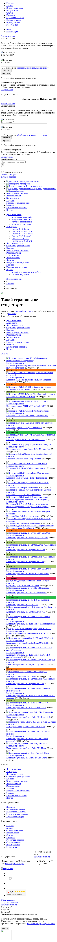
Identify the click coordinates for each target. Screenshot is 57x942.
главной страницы (24, 311)
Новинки (10, 807)
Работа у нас (12, 25)
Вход (8, 29)
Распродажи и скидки (16, 812)
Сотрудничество (13, 20)
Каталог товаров (9, 174)
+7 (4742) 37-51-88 (9, 902)
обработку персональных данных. (32, 68)
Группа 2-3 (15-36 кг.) (21, 236)
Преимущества (13, 22)
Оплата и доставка (14, 8)
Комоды (20, 191)
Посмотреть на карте (14, 863)
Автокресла (25, 184)
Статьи (9, 13)
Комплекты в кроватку (16, 208)
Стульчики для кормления (44, 188)
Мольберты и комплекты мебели (26, 272)
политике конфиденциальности (41, 923)
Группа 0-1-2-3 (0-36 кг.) (22, 234)
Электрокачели (13, 198)
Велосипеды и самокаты (17, 193)
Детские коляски (31, 181)
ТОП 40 (4, 354)
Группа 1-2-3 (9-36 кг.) (22, 241)
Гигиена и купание (20, 274)
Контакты (10, 15)
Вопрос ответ (12, 10)
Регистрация (12, 32)
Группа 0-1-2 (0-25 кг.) (22, 231)
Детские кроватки (33, 186)
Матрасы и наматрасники (18, 203)
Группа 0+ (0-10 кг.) (20, 229)
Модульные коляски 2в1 (23, 217)
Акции (9, 6)
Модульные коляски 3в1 (23, 219)
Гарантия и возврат (15, 17)
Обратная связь (8, 900)
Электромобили (13, 196)
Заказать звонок (8, 36)
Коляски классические (22, 222)
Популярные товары (15, 809)
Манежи (10, 205)
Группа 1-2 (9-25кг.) (20, 238)
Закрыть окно (7, 90)
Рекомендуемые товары (17, 814)
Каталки (15, 255)
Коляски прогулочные (22, 224)
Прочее (9, 210)
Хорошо (5, 928)
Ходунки (10, 200)
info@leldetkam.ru (42, 857)
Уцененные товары (15, 816)
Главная (10, 3)
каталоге (12, 313)
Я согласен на (26, 68)
